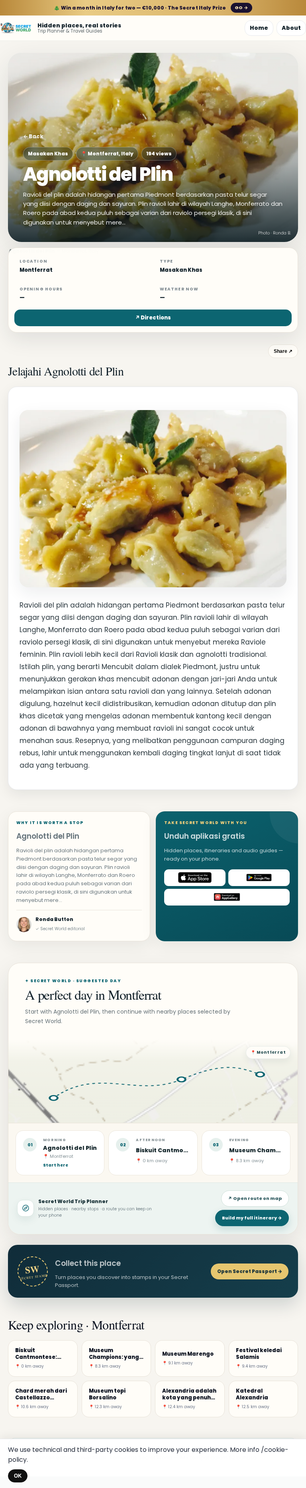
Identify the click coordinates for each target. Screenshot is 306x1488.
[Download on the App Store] (195, 877)
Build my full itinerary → (252, 1218)
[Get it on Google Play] (259, 877)
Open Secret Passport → (249, 1271)
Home (259, 28)
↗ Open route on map (255, 1198)
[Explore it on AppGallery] (227, 897)
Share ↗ (283, 351)
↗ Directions (153, 317)
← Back (33, 136)
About (291, 28)
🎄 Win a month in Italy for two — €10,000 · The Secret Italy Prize (151, 7)
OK (18, 1476)
